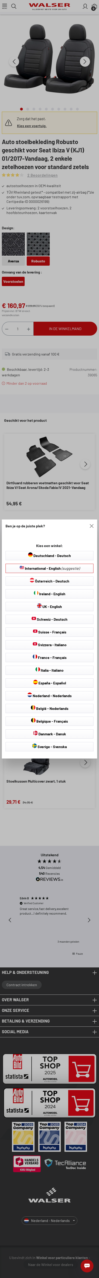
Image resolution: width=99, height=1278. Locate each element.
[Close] (91, 526)
